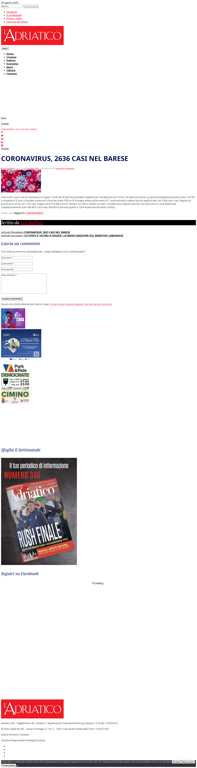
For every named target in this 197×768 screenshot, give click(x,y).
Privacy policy (8, 765)
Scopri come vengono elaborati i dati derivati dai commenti (81, 304)
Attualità (5, 123)
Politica (11, 60)
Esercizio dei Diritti (17, 21)
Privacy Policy (14, 18)
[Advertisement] (98, 96)
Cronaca (11, 57)
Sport (9, 67)
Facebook (11, 12)
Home (10, 53)
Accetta (176, 762)
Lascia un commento (65, 168)
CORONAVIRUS (34, 213)
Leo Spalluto (8, 168)
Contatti (11, 73)
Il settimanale (14, 15)
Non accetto (188, 762)
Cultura (10, 70)
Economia (12, 63)
